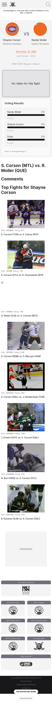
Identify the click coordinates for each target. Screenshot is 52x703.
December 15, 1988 (26, 51)
